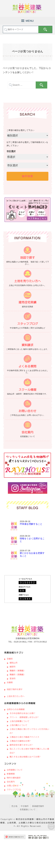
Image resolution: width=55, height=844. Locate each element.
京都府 (10, 658)
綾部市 (13, 666)
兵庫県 (10, 682)
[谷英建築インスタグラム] (27, 493)
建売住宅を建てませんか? (21, 745)
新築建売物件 (38, 806)
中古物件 (25, 806)
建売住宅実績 (27, 302)
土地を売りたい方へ (27, 281)
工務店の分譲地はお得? (20, 741)
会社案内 (27, 432)
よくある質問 (27, 366)
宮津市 (13, 678)
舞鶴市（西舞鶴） (17, 674)
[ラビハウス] (27, 477)
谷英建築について (14, 769)
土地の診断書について (19, 721)
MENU (30, 20)
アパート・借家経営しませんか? (24, 717)
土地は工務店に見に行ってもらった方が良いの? (29, 731)
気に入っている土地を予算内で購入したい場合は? (29, 750)
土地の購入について (18, 725)
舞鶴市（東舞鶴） (17, 670)
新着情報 (11, 773)
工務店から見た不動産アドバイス (24, 737)
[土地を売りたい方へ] (27, 274)
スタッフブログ (27, 323)
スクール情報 (27, 389)
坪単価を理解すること (31, 524)
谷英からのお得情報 (15, 709)
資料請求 (27, 345)
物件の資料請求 (13, 777)
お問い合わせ (27, 411)
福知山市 (13, 662)
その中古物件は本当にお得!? (22, 713)
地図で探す (27, 257)
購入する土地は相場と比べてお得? (25, 756)
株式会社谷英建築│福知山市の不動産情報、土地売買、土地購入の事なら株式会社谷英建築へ (27, 822)
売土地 (14, 806)
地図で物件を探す (14, 689)
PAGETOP (51, 826)
